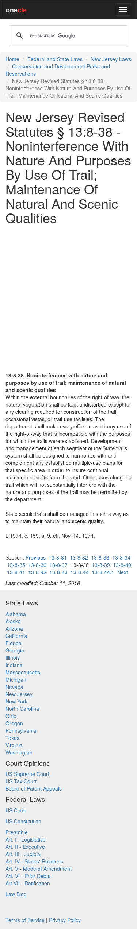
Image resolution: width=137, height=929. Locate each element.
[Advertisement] (68, 298)
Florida (13, 643)
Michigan (15, 679)
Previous (36, 557)
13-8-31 (58, 557)
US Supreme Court (27, 773)
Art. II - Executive (25, 846)
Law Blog (16, 894)
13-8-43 (58, 572)
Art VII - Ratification (27, 883)
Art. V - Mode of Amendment (38, 868)
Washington (19, 752)
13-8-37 (58, 564)
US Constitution (23, 821)
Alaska (13, 621)
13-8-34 (121, 557)
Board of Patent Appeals (33, 788)
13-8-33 (100, 557)
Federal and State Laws (55, 59)
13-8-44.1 (103, 572)
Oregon (14, 723)
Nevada (14, 686)
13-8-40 (122, 564)
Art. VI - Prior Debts (27, 875)
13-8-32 (79, 557)
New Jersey (19, 694)
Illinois (12, 657)
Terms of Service (25, 920)
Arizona (14, 628)
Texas (12, 737)
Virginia (14, 745)
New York (16, 701)
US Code (15, 810)
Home (12, 59)
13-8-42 (37, 572)
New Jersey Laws (111, 59)
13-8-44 (80, 572)
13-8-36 (37, 564)
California (16, 635)
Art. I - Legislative (25, 839)
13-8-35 (16, 564)
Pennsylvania (20, 730)
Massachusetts (22, 672)
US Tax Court (21, 781)
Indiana (14, 665)
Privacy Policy (65, 920)
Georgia (14, 650)
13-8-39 (101, 564)
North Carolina (22, 708)
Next (122, 572)
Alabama (15, 614)
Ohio (10, 716)
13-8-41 (16, 572)
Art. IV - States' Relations (34, 861)
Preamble (16, 832)
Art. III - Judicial (23, 854)
